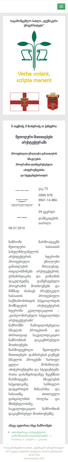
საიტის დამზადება (44, 445)
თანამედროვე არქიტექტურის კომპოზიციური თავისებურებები (31, 435)
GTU (42, 458)
